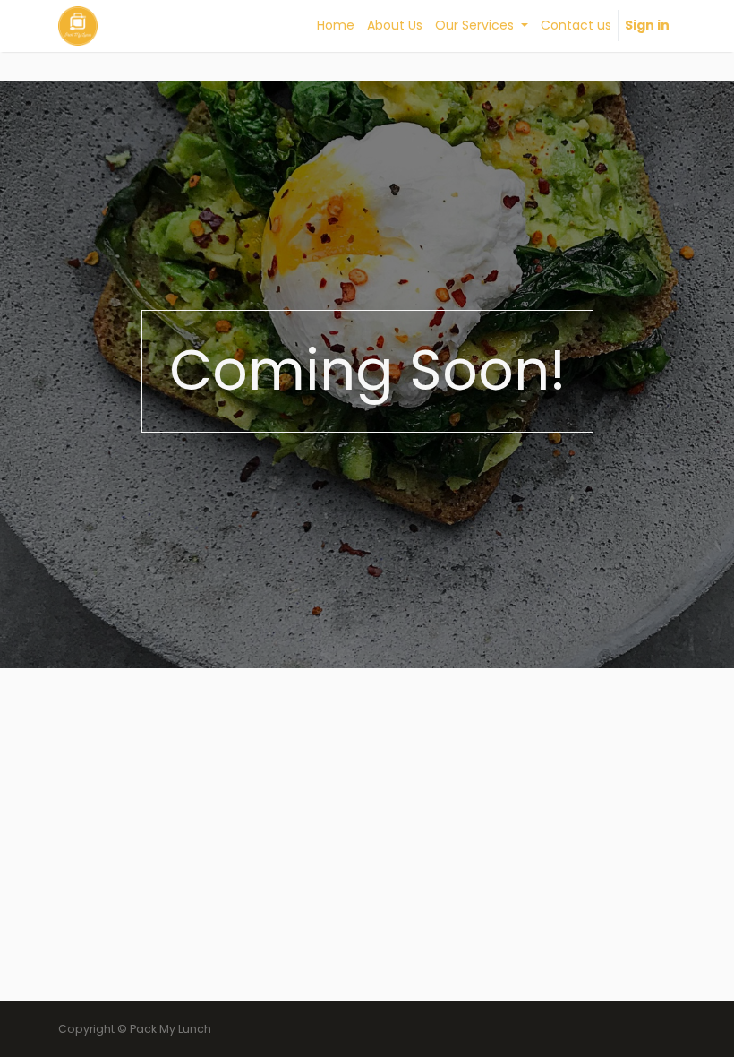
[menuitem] (336, 25)
